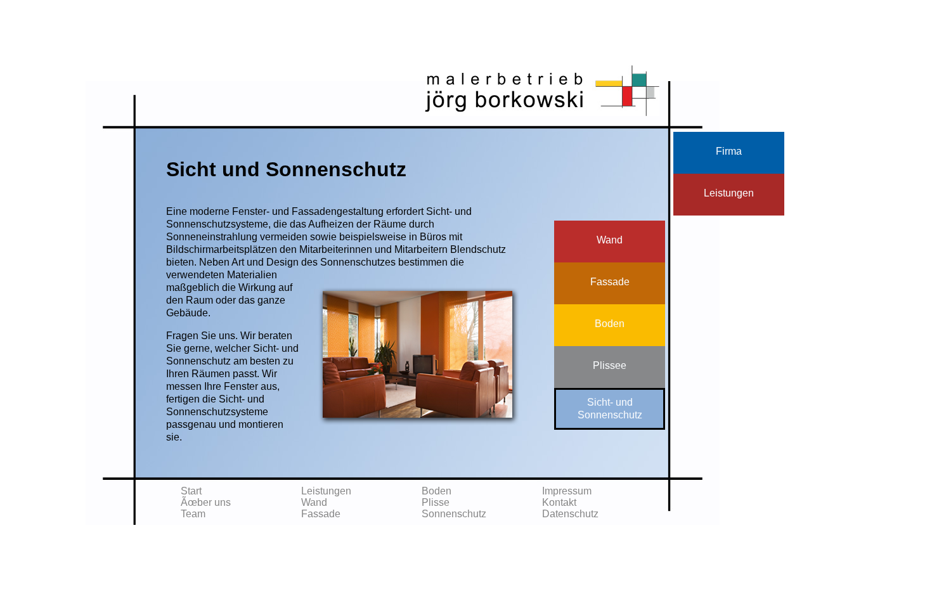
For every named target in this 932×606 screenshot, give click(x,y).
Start (191, 491)
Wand (314, 502)
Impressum (567, 491)
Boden (436, 491)
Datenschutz (570, 513)
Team (193, 513)
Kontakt (559, 502)
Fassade (320, 513)
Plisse (436, 502)
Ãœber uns (206, 502)
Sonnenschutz (454, 513)
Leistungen (326, 491)
